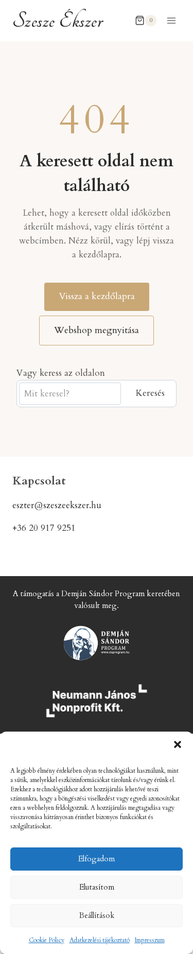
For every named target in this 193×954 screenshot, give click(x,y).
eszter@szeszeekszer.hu (56, 505)
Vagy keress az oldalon (60, 373)
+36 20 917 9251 (44, 528)
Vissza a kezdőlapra (97, 296)
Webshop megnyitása (96, 330)
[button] (177, 744)
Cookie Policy (46, 940)
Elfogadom (96, 859)
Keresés (150, 393)
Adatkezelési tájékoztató (99, 940)
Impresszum (150, 940)
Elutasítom (96, 887)
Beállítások (96, 915)
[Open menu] (171, 20)
